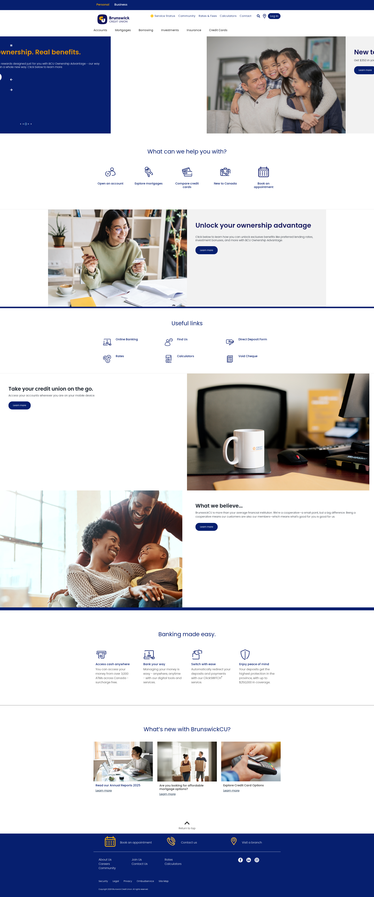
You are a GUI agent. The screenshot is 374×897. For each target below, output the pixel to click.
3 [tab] (26, 124)
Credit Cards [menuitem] (218, 30)
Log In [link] (274, 16)
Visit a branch (252, 842)
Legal (116, 881)
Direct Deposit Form (252, 339)
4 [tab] (28, 124)
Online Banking (127, 339)
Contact (246, 16)
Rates (120, 356)
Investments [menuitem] (170, 30)
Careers (104, 863)
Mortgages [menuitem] (123, 30)
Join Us (137, 859)
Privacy (128, 881)
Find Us (182, 339)
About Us (105, 859)
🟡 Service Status (162, 16)
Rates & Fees (208, 16)
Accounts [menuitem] (100, 30)
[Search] (258, 16)
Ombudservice (145, 881)
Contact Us (140, 863)
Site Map (164, 881)
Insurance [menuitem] (194, 30)
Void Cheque (247, 356)
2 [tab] (23, 124)
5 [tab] (31, 124)
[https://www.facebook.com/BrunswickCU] (240, 860)
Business (120, 4)
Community (186, 16)
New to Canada (225, 183)
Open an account (110, 183)
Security (103, 881)
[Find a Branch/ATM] (264, 16)
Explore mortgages (149, 183)
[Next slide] (11, 90)
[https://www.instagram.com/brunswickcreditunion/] (256, 860)
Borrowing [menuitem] (146, 30)
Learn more (206, 70)
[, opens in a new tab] (110, 172)
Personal (102, 4)
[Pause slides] (11, 46)
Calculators (228, 16)
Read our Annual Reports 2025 (118, 785)
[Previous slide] (11, 80)
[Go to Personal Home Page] (117, 19)
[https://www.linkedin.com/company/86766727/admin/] (248, 860)
